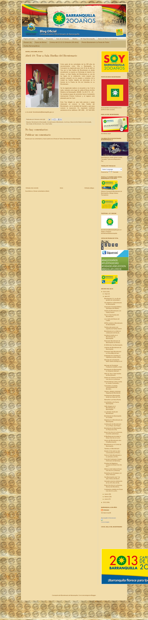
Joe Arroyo (67, 122)
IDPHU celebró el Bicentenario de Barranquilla (113, 323)
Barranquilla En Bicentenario (108, 518)
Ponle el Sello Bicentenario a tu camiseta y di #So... (112, 455)
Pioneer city (28, 42)
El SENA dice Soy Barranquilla (113, 345)
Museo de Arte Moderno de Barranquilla (80, 122)
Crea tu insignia (105, 522)
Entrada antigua (89, 188)
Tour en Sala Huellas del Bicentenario (111, 315)
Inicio (61, 188)
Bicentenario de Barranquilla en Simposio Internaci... (112, 370)
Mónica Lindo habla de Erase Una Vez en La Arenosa (113, 469)
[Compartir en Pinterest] (61, 119)
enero (106, 499)
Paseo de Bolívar (41, 42)
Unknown (37, 119)
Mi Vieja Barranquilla (88, 39)
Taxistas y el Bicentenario (111, 448)
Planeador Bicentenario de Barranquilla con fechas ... (112, 341)
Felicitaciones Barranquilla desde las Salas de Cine (112, 396)
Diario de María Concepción (107, 39)
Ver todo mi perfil (106, 513)
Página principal (29, 39)
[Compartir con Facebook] (59, 119)
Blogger (93, 595)
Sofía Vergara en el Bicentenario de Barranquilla (110, 408)
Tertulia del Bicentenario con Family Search (112, 311)
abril (106, 296)
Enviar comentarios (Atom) (41, 191)
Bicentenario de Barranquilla (39, 122)
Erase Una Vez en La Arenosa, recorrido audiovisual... (113, 433)
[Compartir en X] (57, 119)
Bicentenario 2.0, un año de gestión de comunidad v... (112, 299)
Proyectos (49, 39)
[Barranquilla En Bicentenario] (102, 520)
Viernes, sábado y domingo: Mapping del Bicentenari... (112, 392)
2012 (104, 502)
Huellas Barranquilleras (32, 46)
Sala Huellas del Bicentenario (33, 124)
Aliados (74, 39)
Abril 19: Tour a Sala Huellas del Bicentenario (112, 374)
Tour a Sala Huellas (47, 124)
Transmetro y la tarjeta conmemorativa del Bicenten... (110, 387)
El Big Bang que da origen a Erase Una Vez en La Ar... (112, 437)
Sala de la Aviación (62, 39)
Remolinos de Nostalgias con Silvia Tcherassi (113, 473)
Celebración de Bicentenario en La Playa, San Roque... (112, 424)
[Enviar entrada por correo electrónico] (49, 119)
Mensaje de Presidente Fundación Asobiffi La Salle (113, 366)
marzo (107, 494)
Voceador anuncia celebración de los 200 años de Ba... (113, 481)
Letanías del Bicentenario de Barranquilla (112, 348)
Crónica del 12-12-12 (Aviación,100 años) (64, 42)
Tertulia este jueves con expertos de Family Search (113, 327)
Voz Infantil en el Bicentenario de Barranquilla (113, 303)
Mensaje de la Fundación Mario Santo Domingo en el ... (113, 361)
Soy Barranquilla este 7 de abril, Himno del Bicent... (112, 477)
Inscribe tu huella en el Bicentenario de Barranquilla (111, 337)
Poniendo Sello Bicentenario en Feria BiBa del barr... (112, 352)
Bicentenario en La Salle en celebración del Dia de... (112, 331)
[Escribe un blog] (55, 119)
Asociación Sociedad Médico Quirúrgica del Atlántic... (112, 307)
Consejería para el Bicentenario (55, 122)
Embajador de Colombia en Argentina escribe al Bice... (113, 356)
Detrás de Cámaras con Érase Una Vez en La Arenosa (113, 378)
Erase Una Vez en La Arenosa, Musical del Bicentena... (113, 486)
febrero (107, 496)
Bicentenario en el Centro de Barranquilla (112, 445)
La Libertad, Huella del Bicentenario (111, 412)
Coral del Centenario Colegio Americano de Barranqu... (113, 460)
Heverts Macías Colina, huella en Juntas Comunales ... (113, 382)
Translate (115, 172)
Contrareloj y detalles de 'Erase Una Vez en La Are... (113, 490)
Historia (40, 39)
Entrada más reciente (32, 188)
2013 (104, 291)
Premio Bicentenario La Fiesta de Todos (95, 42)
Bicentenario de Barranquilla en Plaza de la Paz (112, 428)
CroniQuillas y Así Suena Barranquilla (111, 402)
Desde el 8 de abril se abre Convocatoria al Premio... (112, 451)
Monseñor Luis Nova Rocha (112, 399)
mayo (106, 294)
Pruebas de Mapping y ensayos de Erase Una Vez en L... (113, 465)
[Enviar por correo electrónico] (53, 119)
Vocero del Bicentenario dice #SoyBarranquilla (112, 441)
